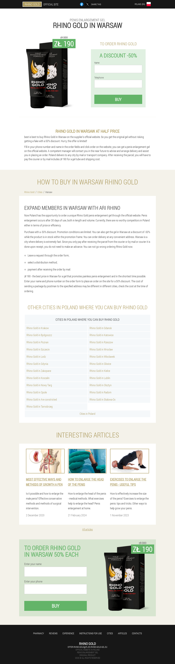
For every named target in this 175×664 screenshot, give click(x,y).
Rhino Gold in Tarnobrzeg (39, 406)
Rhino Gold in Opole (36, 392)
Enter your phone (33, 581)
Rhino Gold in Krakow (37, 328)
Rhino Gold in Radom (100, 392)
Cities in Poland (87, 413)
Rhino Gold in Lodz (36, 356)
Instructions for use (90, 633)
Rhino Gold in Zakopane (38, 371)
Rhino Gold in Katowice (101, 335)
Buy (118, 99)
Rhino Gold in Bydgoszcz (39, 335)
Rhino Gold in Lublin (100, 378)
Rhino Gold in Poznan (37, 342)
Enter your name (33, 564)
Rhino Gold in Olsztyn (101, 385)
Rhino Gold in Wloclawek (102, 356)
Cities (110, 633)
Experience (68, 633)
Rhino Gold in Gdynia (37, 364)
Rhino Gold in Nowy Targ (39, 385)
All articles (87, 529)
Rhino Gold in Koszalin (38, 378)
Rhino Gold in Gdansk (101, 328)
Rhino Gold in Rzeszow (101, 342)
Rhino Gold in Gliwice (100, 364)
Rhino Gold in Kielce (100, 371)
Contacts (137, 633)
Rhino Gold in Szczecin (38, 349)
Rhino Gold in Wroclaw (101, 349)
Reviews (53, 633)
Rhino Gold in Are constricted (41, 399)
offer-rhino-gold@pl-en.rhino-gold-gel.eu (87, 647)
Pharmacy (38, 633)
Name (96, 63)
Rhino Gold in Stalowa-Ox (103, 399)
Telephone (99, 77)
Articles (122, 633)
